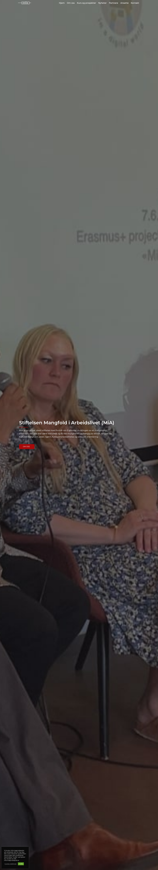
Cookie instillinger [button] (11, 864)
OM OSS (26, 447)
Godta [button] (21, 864)
